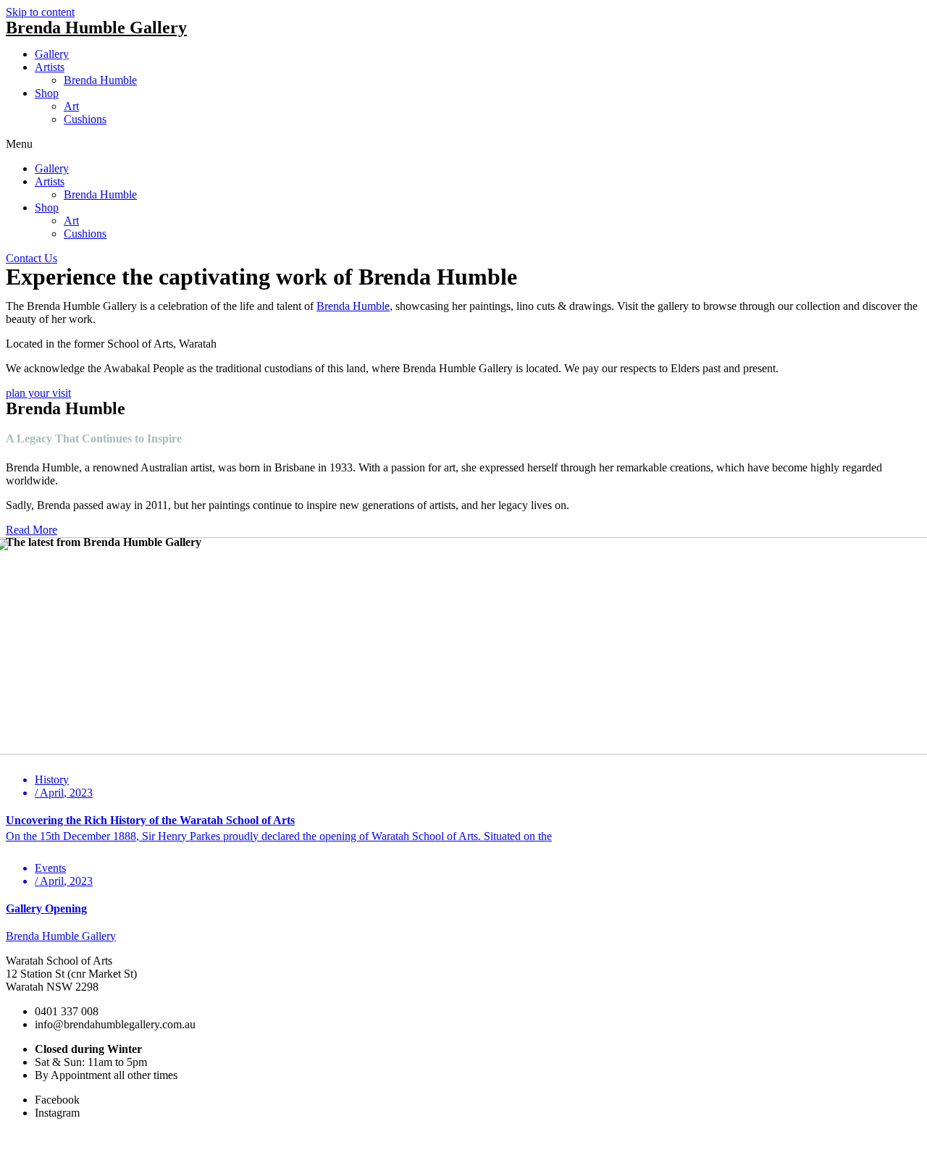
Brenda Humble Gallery (96, 27)
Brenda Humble (100, 80)
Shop (47, 93)
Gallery (52, 54)
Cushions (85, 119)
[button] (463, 144)
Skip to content (40, 12)
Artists (49, 67)
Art (71, 106)
